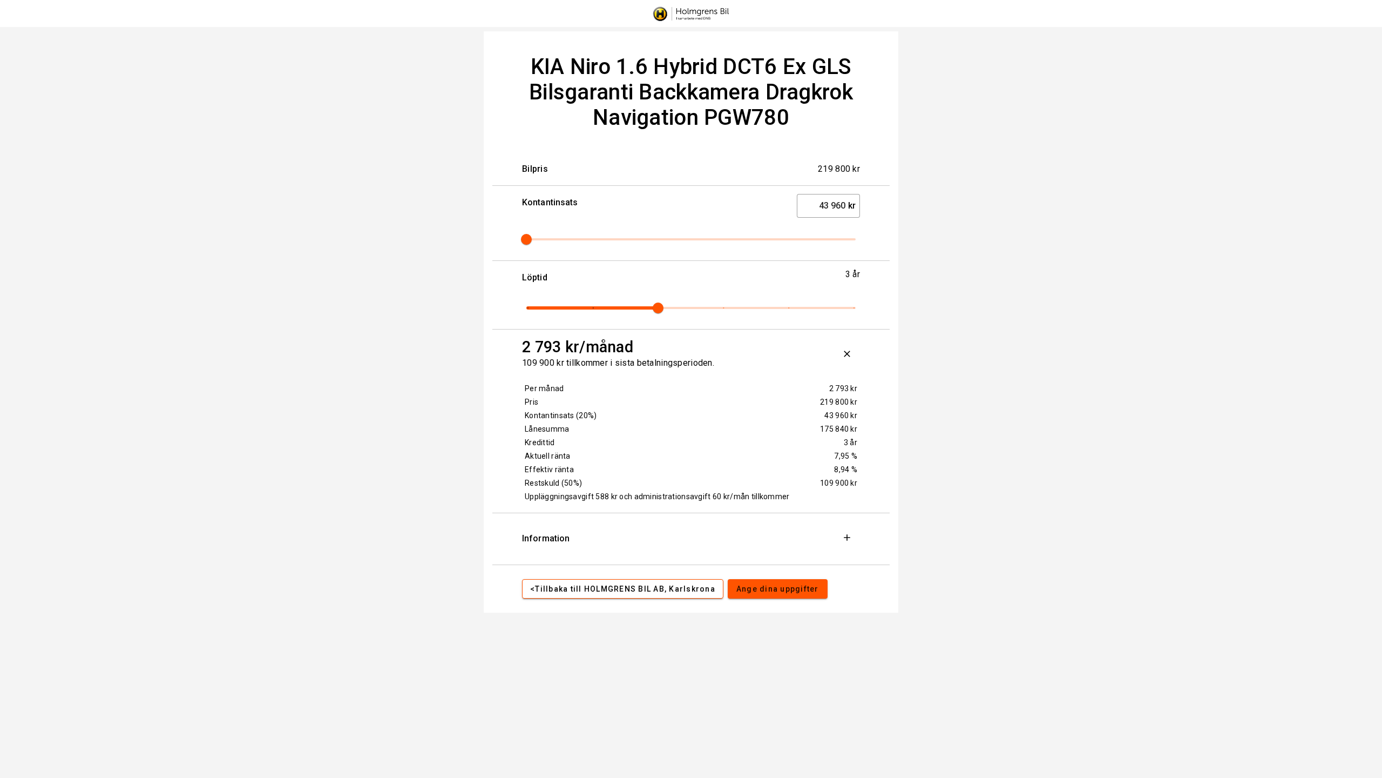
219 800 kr (838, 402)
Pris (531, 402)
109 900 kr (838, 483)
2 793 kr (843, 388)
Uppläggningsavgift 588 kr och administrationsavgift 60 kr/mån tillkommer (657, 496)
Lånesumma (547, 429)
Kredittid (540, 442)
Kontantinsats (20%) (561, 415)
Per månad (544, 388)
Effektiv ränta (549, 469)
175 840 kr (838, 429)
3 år (850, 442)
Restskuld (553, 483)
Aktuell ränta (548, 456)
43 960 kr (840, 415)
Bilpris (535, 169)
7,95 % (845, 456)
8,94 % (845, 469)
